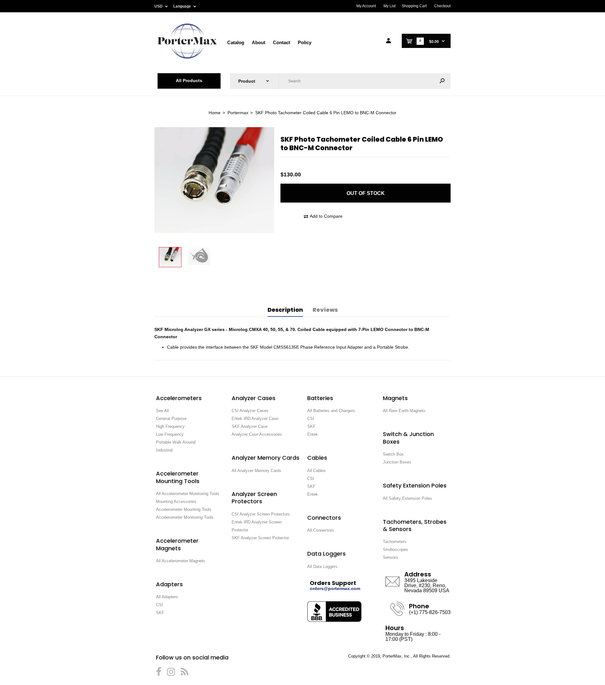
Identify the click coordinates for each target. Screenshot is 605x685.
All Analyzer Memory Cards (256, 470)
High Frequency (170, 426)
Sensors (390, 557)
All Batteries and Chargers (331, 410)
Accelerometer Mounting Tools (183, 509)
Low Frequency (170, 434)
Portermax (238, 112)
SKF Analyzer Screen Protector (260, 537)
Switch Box (393, 454)
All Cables (316, 470)
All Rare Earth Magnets (404, 410)
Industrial (164, 450)
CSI (159, 604)
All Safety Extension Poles (407, 498)
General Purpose (171, 418)
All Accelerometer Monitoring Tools (187, 493)
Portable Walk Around (175, 442)
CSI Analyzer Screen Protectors (261, 514)
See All (162, 410)
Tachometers (394, 541)
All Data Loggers (322, 566)
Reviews (325, 310)
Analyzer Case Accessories (257, 434)
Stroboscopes (395, 549)
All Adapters (167, 596)
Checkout (442, 6)
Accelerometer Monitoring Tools (185, 517)
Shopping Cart (414, 6)
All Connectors (320, 530)
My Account (366, 6)
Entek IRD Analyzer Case (255, 418)
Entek (312, 434)
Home (215, 112)
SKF (160, 612)
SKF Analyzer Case (250, 426)
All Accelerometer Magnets (180, 560)
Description (285, 310)
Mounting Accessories (176, 501)
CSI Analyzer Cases (250, 410)
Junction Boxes (397, 462)
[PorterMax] (187, 58)
